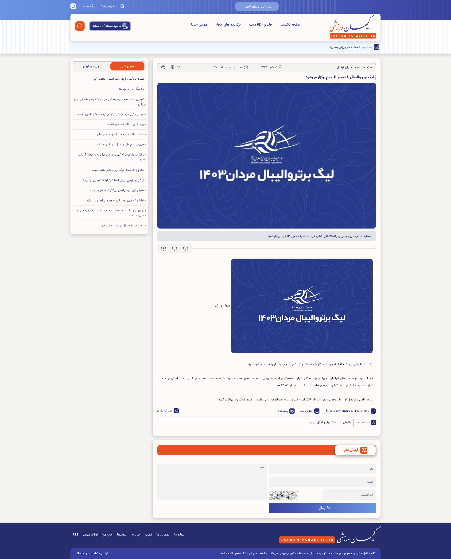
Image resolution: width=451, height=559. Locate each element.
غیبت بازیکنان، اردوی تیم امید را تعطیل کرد (118, 79)
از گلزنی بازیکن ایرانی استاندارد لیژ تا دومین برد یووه (113, 180)
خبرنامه (135, 534)
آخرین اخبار (128, 66)
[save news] (171, 67)
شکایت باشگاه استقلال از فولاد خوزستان (120, 134)
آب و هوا (107, 534)
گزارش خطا (306, 411)
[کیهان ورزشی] (353, 26)
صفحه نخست (290, 24)
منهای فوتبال (344, 67)
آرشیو (148, 534)
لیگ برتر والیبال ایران (323, 422)
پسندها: (283, 411)
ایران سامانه (83, 553)
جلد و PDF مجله (260, 24)
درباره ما (179, 534)
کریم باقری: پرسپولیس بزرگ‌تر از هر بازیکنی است (116, 190)
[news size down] (186, 248)
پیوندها (122, 534)
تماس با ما (163, 534)
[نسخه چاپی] (163, 67)
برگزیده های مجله (228, 24)
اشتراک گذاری (164, 411)
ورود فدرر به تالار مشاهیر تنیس (125, 124)
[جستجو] (80, 26)
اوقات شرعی (90, 534)
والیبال (347, 422)
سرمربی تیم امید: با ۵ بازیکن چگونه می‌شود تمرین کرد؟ (111, 114)
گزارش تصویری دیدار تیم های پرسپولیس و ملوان (115, 200)
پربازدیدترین (91, 66)
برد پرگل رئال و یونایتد (131, 89)
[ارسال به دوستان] (178, 67)
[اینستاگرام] (74, 6)
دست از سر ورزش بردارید (345, 47)
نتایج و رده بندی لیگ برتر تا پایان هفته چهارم (118, 170)
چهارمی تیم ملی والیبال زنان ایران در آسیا (120, 144)
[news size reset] (175, 248)
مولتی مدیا (199, 24)
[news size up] (164, 248)
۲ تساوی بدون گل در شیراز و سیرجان (122, 225)
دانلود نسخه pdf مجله (106, 26)
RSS (75, 534)
